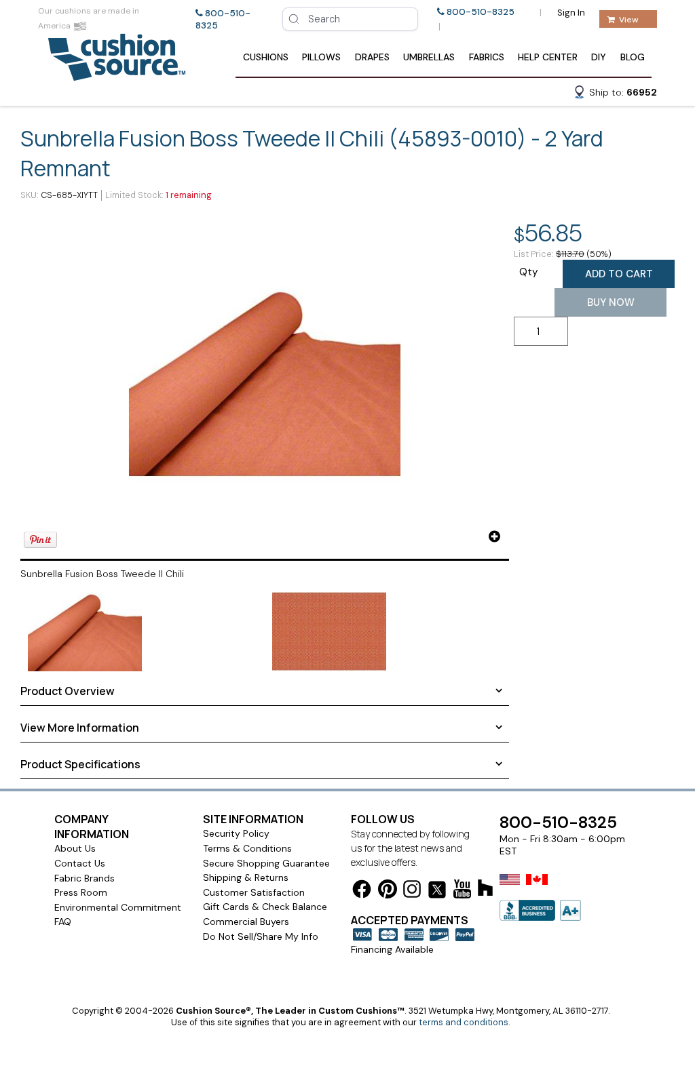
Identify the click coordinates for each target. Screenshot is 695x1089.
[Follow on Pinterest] (387, 891)
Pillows (321, 57)
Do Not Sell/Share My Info (260, 936)
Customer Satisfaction (254, 892)
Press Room (80, 892)
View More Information (79, 727)
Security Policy (236, 833)
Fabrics (486, 57)
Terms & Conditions (247, 848)
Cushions (265, 57)
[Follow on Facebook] (362, 891)
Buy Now (611, 302)
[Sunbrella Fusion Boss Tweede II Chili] (264, 381)
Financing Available (392, 949)
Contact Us (79, 863)
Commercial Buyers (246, 921)
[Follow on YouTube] (462, 891)
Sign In (571, 12)
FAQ (62, 921)
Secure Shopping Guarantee (266, 863)
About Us (75, 848)
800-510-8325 (480, 12)
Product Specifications (80, 764)
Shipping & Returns (245, 877)
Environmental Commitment (117, 907)
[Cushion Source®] (116, 74)
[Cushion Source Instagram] (411, 891)
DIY (598, 57)
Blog (632, 57)
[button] (615, 94)
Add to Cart (619, 274)
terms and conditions (463, 1022)
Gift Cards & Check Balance (265, 906)
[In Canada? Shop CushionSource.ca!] (537, 888)
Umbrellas (429, 57)
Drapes (372, 57)
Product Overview (67, 691)
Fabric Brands (84, 878)
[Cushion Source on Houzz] (485, 889)
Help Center (548, 57)
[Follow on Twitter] (437, 892)
